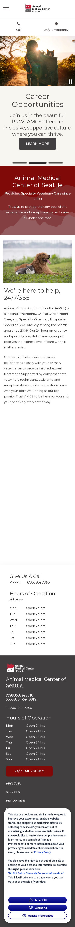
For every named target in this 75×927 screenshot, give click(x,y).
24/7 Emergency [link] (29, 771)
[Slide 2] (37, 163)
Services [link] (13, 792)
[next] (70, 61)
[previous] (5, 61)
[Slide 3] (56, 163)
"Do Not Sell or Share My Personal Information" (36, 873)
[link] (37, 8)
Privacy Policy (42, 852)
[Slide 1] (19, 163)
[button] (6, 9)
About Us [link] (13, 783)
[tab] (17, 600)
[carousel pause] (70, 81)
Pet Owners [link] (16, 800)
